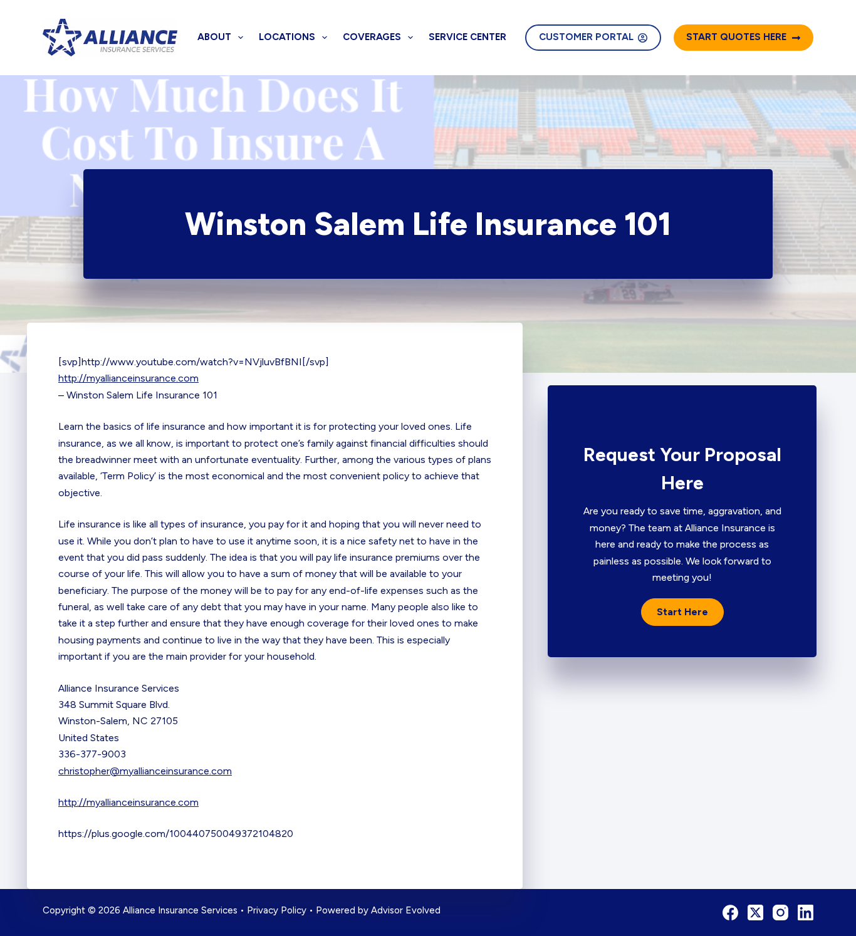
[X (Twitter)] (755, 912)
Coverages (372, 37)
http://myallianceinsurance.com (128, 378)
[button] (682, 612)
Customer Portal (586, 37)
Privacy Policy (276, 910)
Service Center (467, 37)
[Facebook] (730, 912)
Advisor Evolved (406, 910)
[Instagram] (780, 912)
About (214, 37)
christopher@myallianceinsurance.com (145, 771)
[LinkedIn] (805, 912)
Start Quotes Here (736, 37)
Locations (287, 37)
